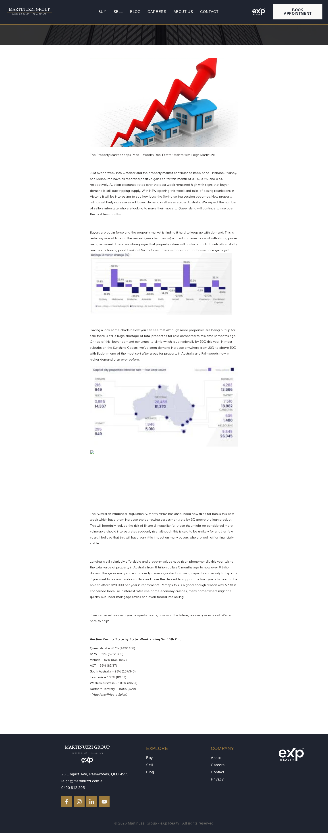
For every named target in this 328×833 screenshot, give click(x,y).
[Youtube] (104, 801)
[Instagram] (79, 801)
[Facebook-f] (66, 801)
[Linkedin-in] (91, 801)
